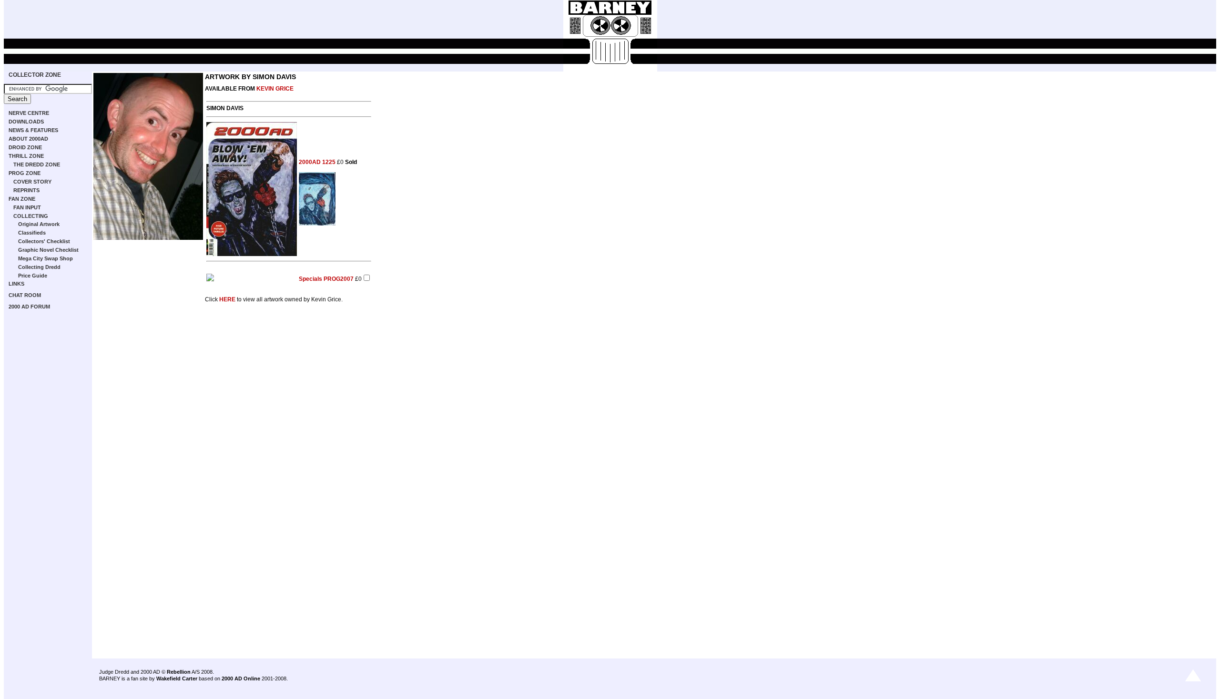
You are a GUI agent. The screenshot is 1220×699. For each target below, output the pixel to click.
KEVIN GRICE (275, 88)
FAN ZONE (22, 199)
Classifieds (32, 233)
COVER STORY (32, 182)
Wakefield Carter (176, 678)
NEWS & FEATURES (33, 130)
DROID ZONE (25, 147)
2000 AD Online (241, 678)
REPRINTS (26, 190)
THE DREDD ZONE (36, 164)
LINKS (16, 284)
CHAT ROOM (25, 295)
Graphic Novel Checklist (48, 250)
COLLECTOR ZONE (35, 75)
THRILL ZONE (26, 156)
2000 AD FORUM (29, 306)
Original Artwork (39, 224)
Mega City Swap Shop (45, 258)
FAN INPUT (27, 207)
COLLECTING (30, 216)
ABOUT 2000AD (28, 139)
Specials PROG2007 (326, 279)
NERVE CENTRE (29, 113)
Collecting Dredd (39, 267)
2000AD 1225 (317, 162)
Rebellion (179, 672)
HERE (227, 299)
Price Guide (32, 275)
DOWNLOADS (26, 121)
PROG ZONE (25, 173)
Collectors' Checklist (44, 241)
